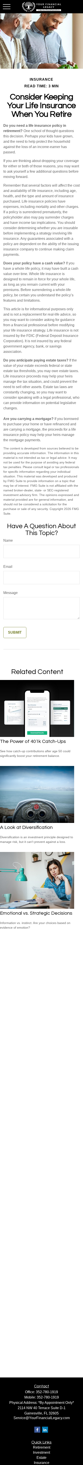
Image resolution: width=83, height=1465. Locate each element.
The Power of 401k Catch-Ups (33, 741)
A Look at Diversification (26, 827)
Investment (41, 1452)
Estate (41, 1457)
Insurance (41, 1463)
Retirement (41, 1447)
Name (8, 540)
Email (7, 566)
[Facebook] (37, 1430)
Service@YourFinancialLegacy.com (42, 1418)
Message (10, 593)
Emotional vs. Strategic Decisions (36, 913)
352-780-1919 (47, 1392)
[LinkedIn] (45, 1430)
